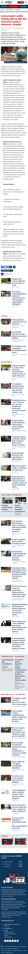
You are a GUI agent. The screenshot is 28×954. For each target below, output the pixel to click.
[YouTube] (18, 941)
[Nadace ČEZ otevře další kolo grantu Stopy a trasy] (6, 281)
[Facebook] (5, 941)
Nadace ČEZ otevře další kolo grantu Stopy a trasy (18, 282)
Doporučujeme (6, 362)
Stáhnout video (20, 62)
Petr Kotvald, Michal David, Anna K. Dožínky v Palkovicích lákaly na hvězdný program (19, 526)
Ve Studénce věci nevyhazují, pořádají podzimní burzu (19, 349)
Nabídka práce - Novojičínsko (13, 656)
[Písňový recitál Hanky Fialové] (7, 500)
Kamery (5, 836)
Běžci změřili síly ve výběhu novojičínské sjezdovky (18, 765)
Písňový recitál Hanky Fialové (7, 507)
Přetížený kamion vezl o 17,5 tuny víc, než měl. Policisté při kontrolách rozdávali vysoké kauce (19, 406)
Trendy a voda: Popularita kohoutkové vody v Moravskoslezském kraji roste (19, 823)
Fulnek (18, 706)
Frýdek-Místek (20, 377)
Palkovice (19, 533)
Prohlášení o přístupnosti (17, 950)
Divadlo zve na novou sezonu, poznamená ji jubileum (18, 779)
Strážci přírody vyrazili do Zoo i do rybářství (19, 322)
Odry (18, 723)
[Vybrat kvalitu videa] (26, 62)
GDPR (25, 950)
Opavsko (4, 6)
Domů (2, 9)
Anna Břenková (19, 599)
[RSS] (15, 941)
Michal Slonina (21, 581)
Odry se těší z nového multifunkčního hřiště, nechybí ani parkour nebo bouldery (19, 716)
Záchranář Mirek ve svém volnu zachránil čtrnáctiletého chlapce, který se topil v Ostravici (19, 371)
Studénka (17, 9)
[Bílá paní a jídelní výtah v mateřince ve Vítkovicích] (6, 468)
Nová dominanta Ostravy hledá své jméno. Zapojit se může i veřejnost (19, 808)
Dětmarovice (14, 581)
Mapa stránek (10, 952)
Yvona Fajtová (23, 706)
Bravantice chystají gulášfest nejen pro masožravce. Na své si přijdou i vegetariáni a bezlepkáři (19, 298)
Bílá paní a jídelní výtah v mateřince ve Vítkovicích (19, 468)
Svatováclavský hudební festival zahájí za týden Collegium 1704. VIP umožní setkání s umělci (18, 643)
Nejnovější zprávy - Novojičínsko (13, 694)
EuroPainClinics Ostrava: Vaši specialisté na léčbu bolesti (18, 456)
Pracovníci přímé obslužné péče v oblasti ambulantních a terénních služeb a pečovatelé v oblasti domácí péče (20, 670)
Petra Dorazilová (15, 327)
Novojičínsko (13, 6)
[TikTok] (13, 941)
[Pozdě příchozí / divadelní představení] (20, 500)
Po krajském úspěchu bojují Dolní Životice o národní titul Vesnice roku (18, 388)
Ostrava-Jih (23, 561)
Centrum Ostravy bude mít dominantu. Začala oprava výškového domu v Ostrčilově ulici (19, 591)
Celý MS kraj (19, 394)
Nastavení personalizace (6, 950)
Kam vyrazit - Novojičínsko (12, 495)
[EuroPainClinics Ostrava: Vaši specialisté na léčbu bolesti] (6, 455)
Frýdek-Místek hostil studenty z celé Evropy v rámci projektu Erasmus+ (18, 425)
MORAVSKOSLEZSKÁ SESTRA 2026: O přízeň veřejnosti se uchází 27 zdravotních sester (19, 609)
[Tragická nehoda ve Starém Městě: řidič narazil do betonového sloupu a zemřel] (6, 439)
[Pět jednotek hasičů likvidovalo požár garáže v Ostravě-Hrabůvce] (6, 553)
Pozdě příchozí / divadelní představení (20, 508)
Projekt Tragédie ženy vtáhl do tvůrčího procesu (19, 541)
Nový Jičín (19, 769)
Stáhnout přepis (10, 62)
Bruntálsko (23, 6)
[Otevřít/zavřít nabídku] (2, 2)
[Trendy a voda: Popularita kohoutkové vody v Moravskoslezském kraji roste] (6, 820)
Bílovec (18, 738)
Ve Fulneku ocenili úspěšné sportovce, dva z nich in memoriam (19, 701)
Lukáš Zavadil (15, 563)
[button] (14, 274)
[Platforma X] (10, 941)
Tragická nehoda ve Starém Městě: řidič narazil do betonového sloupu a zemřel (19, 441)
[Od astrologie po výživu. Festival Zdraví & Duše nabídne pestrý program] (6, 792)
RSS (3, 952)
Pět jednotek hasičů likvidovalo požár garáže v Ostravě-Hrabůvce (19, 556)
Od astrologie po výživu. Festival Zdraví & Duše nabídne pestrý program (18, 794)
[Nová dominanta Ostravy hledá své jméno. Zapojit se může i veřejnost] (6, 807)
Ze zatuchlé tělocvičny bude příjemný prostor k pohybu (19, 335)
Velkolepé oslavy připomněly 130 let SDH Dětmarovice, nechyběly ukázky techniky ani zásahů (19, 573)
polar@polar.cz (8, 928)
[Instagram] (8, 941)
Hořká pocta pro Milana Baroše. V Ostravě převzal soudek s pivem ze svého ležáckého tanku (19, 482)
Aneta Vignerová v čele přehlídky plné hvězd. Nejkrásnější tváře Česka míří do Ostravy (19, 626)
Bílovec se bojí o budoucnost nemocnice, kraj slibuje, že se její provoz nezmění (18, 732)
